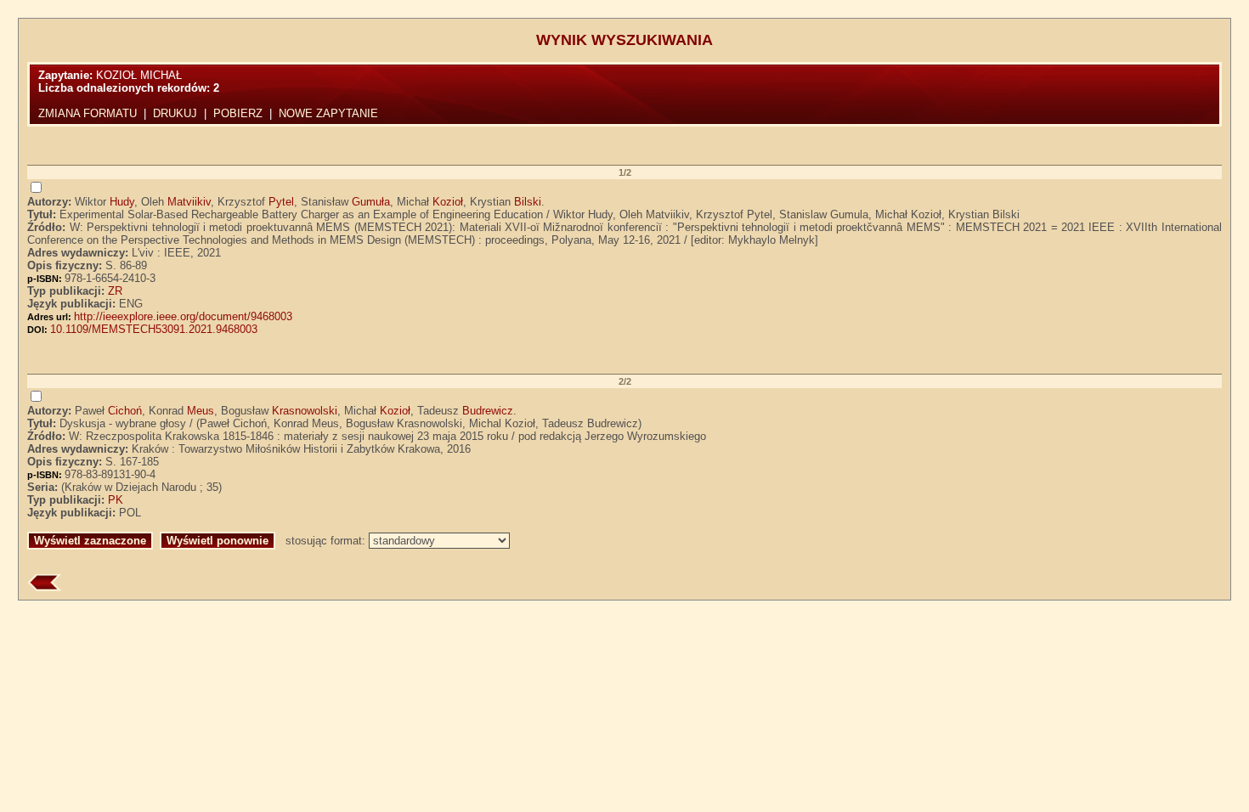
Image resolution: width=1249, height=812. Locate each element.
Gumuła (371, 201)
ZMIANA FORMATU (87, 113)
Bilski (527, 201)
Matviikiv (189, 201)
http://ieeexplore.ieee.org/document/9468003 (183, 316)
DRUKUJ (175, 113)
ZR (115, 291)
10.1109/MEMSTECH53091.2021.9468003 (153, 329)
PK (115, 499)
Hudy (122, 201)
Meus (200, 410)
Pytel (281, 201)
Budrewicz (487, 410)
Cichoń (125, 410)
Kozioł (447, 201)
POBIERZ (238, 113)
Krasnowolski (304, 410)
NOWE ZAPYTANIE (328, 113)
